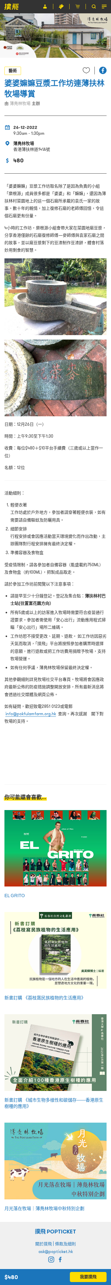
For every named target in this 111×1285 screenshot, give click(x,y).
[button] (103, 70)
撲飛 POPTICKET (55, 1231)
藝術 (13, 70)
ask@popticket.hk (55, 1251)
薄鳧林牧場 (20, 103)
